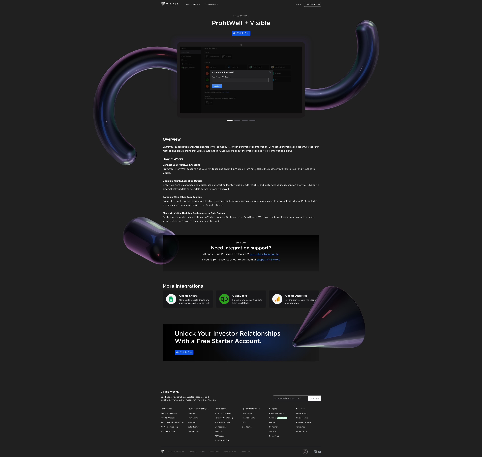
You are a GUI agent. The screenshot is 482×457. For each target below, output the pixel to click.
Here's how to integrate (264, 254)
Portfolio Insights (222, 422)
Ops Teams (246, 427)
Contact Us (274, 436)
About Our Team (276, 413)
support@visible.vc (268, 259)
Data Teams (247, 413)
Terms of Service (229, 452)
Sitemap (193, 452)
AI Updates (220, 436)
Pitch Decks (193, 418)
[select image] (230, 120)
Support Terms (245, 452)
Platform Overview (169, 413)
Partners (273, 422)
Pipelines (192, 422)
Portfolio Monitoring (224, 418)
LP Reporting (220, 427)
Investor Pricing (222, 440)
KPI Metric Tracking (169, 427)
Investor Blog (302, 418)
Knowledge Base (303, 422)
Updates (191, 413)
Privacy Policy (214, 452)
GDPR (202, 452)
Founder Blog (302, 413)
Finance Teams (248, 418)
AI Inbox (218, 431)
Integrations (301, 431)
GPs (243, 422)
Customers (274, 427)
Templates (300, 427)
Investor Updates (168, 418)
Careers (278, 418)
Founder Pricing (168, 431)
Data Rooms (193, 427)
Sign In (298, 4)
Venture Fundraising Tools (172, 422)
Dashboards (193, 431)
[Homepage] (169, 4)
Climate (272, 431)
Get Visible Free (313, 4)
